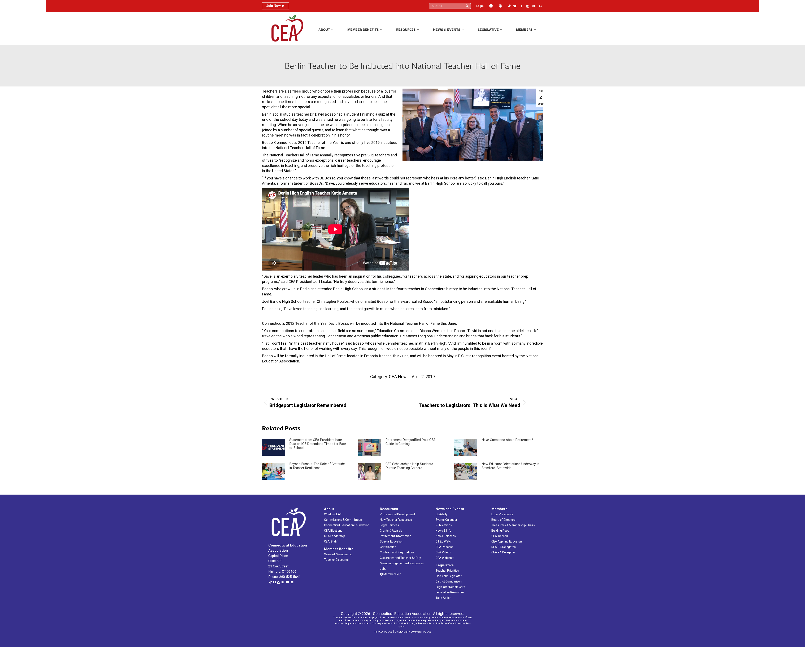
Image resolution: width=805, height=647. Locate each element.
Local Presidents (502, 514)
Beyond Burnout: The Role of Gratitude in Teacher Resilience (317, 466)
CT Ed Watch (444, 541)
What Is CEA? (332, 514)
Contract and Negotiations (397, 552)
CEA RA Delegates (503, 552)
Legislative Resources (450, 592)
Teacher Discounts (336, 559)
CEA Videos (443, 552)
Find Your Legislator (449, 576)
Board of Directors (503, 519)
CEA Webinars (445, 557)
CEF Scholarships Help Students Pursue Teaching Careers (409, 466)
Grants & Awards (391, 530)
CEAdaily (441, 514)
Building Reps (500, 530)
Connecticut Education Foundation (346, 525)
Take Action (443, 597)
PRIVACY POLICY (383, 631)
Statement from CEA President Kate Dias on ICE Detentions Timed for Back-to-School (318, 444)
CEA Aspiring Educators (507, 541)
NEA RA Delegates (503, 547)
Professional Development (397, 514)
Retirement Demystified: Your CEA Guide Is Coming (410, 442)
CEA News (399, 376)
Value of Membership (338, 554)
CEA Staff (331, 541)
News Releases (446, 536)
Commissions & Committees (343, 519)
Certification (388, 547)
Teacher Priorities (447, 570)
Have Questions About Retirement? (507, 440)
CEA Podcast (444, 547)
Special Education (391, 541)
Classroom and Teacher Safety (400, 557)
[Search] (467, 6)
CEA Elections (333, 530)
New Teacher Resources (396, 519)
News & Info (443, 530)
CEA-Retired (499, 536)
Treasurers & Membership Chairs (513, 525)
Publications (444, 525)
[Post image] (273, 447)
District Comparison (449, 581)
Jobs (383, 568)
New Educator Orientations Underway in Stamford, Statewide (510, 466)
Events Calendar (446, 519)
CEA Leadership (334, 536)
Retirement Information (395, 536)
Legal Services (389, 525)
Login (480, 6)
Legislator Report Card (450, 587)
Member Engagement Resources (402, 563)
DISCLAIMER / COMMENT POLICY (413, 631)
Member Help (392, 574)
